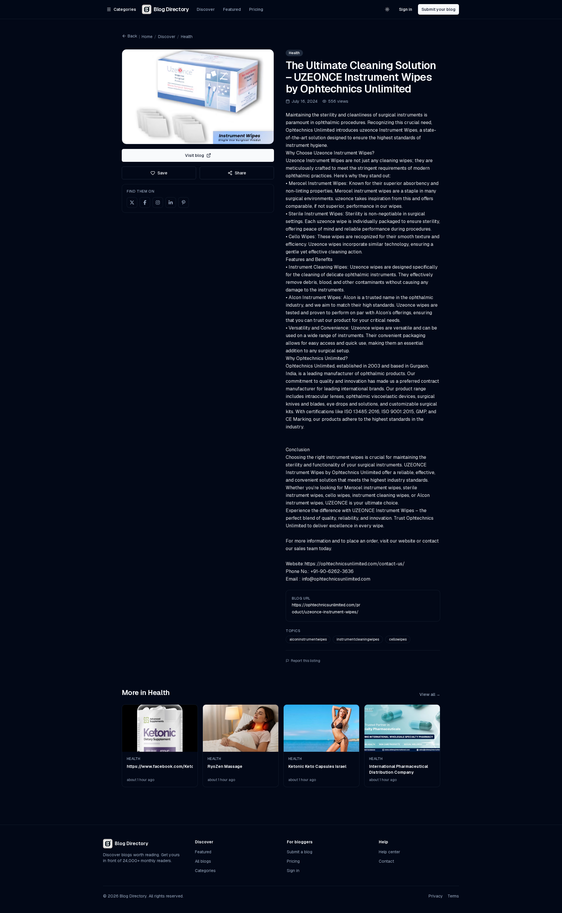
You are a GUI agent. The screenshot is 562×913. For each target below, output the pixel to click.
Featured (232, 9)
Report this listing (305, 660)
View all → (429, 694)
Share (240, 173)
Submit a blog (299, 851)
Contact (386, 861)
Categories (205, 870)
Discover (206, 9)
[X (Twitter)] (132, 202)
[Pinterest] (183, 202)
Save (162, 173)
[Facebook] (145, 202)
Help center (389, 851)
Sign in (405, 9)
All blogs (203, 861)
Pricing (256, 9)
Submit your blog (438, 9)
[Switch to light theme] (387, 9)
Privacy (436, 896)
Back (132, 36)
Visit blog (194, 155)
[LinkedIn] (170, 202)
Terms (453, 896)
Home (147, 36)
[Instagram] (158, 202)
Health (187, 36)
